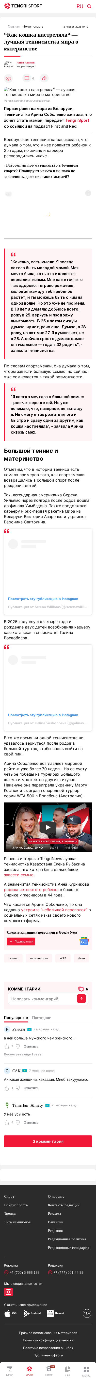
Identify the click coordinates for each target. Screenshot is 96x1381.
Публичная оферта (48, 1355)
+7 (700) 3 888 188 (25, 1272)
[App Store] (7, 1313)
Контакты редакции (64, 1205)
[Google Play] (26, 1313)
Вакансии (55, 1222)
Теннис (13, 958)
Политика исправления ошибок (48, 1348)
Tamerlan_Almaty (27, 1105)
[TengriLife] (67, 1371)
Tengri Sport (77, 120)
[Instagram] (8, 1292)
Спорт (9, 1196)
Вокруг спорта (16, 1205)
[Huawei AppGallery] (50, 1313)
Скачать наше (15, 1305)
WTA (63, 958)
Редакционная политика (67, 1239)
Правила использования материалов (48, 1333)
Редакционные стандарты (68, 1247)
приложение (37, 1305)
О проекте (56, 1196)
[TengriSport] (29, 1371)
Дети (81, 958)
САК (16, 1070)
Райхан (18, 1029)
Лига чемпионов (17, 1222)
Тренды (10, 1213)
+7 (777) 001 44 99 (68, 1272)
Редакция (55, 1230)
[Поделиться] (44, 78)
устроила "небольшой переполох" (54, 909)
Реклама (54, 1213)
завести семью (18, 874)
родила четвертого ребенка (31, 889)
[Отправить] (81, 998)
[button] (86, 1371)
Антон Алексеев (25, 62)
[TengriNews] (10, 1371)
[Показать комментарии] (26, 78)
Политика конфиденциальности (48, 1340)
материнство (39, 958)
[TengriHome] (49, 1372)
